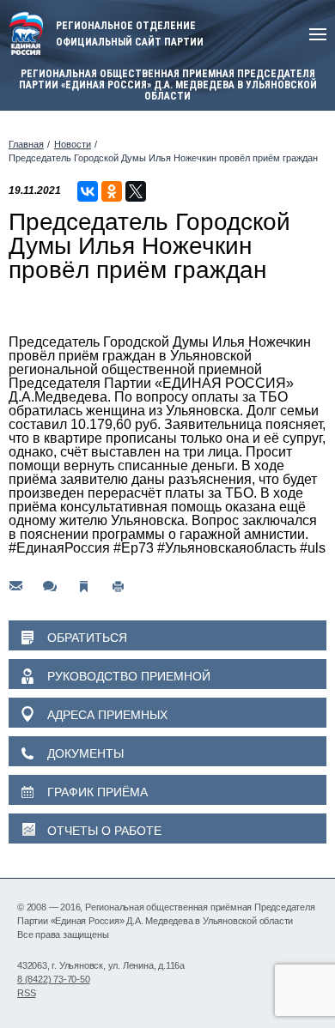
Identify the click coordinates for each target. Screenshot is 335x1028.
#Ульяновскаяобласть (226, 548)
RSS (26, 993)
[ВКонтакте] (87, 191)
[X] (135, 191)
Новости (72, 144)
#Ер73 (133, 548)
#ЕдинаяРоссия (59, 548)
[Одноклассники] (111, 191)
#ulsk (316, 548)
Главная (26, 144)
